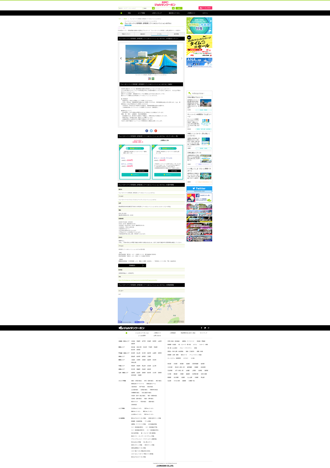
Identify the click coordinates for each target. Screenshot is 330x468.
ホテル (195, 344)
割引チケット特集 (149, 445)
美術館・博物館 (201, 341)
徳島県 (149, 369)
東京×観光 (158, 380)
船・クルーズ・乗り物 (185, 344)
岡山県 (144, 365)
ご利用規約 (173, 333)
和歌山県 (133, 362)
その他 (192, 358)
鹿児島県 (133, 375)
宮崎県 (160, 372)
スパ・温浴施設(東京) (137, 427)
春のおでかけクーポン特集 (138, 457)
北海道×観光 (144, 389)
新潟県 (133, 353)
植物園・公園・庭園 (173, 354)
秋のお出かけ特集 (136, 442)
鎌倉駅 (188, 374)
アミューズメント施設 (196, 354)
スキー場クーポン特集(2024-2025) (140, 451)
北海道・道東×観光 (136, 398)
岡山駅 (203, 377)
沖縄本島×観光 (154, 389)
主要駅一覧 (192, 380)
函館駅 (184, 380)
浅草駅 (200, 370)
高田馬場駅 (195, 363)
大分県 (154, 372)
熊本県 (149, 372)
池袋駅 (188, 363)
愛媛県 (138, 369)
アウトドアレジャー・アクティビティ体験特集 (144, 439)
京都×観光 (134, 404)
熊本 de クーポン (149, 414)
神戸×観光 (142, 386)
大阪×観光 (134, 386)
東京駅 (169, 363)
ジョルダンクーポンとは (141, 333)
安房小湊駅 (204, 374)
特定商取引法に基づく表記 (188, 333)
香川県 (133, 369)
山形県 (160, 341)
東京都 (133, 347)
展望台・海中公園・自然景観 (175, 351)
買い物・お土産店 (172, 348)
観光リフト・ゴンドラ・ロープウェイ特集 (142, 436)
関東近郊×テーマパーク (137, 383)
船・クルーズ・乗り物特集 (148, 433)
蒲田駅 (206, 370)
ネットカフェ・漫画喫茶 (174, 358)
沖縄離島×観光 (135, 392)
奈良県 (154, 360)
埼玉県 (145, 347)
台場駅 (188, 370)
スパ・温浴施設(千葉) (151, 427)
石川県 (144, 353)
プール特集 (148, 421)
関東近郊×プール (151, 383)
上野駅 (194, 370)
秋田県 (154, 341)
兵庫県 (138, 360)
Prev (121, 58)
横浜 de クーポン (147, 411)
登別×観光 (143, 401)
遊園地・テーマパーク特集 (138, 424)
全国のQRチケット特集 (154, 418)
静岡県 (144, 356)
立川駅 (169, 374)
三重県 (149, 356)
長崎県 (144, 372)
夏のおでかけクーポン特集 (138, 418)
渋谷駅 (175, 363)
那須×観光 (150, 386)
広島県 (149, 365)
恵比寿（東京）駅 (180, 367)
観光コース (184, 354)
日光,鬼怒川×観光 (146, 392)
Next (181, 58)
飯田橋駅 (189, 367)
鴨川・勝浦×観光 (152, 395)
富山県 (138, 353)
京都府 (144, 360)
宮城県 (149, 341)
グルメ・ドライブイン (186, 348)
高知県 (144, 369)
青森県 (138, 341)
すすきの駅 (177, 380)
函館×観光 (151, 401)
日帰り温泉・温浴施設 (174, 341)
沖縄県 (139, 375)
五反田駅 (170, 370)
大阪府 (133, 360)
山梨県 (154, 353)
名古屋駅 (176, 377)
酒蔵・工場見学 (190, 351)
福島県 (133, 343)
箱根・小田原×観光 (136, 380)
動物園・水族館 (172, 344)
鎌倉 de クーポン (136, 411)
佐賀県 (138, 372)
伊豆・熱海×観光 (148, 380)
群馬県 (138, 349)
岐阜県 (138, 356)
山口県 (154, 365)
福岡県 (133, 372)
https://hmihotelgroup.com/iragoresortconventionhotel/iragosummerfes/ (138, 280)
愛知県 (133, 356)
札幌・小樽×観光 (148, 398)
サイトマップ (203, 333)
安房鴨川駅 (195, 374)
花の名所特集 (135, 433)
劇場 (195, 348)
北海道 (133, 341)
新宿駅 (182, 363)
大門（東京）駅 (179, 370)
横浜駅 (175, 374)
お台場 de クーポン (136, 414)
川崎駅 (182, 374)
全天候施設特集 (152, 424)
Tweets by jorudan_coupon (199, 191)
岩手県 (144, 341)
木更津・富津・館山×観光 (138, 395)
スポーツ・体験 (203, 344)
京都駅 (196, 377)
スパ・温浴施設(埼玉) (152, 430)
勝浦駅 (169, 377)
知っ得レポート (148, 442)
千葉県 (150, 347)
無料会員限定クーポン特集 (138, 448)
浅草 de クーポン (149, 408)
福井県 (149, 353)
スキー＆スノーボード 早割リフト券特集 (142, 454)
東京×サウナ (134, 401)
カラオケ (185, 358)
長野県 (160, 353)
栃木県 (133, 349)
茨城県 (155, 347)
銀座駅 (203, 363)
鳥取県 (133, 365)
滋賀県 (149, 360)
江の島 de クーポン (136, 408)
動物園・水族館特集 (136, 421)
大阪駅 (183, 377)
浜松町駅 (203, 367)
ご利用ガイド (157, 333)
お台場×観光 (134, 389)
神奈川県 (139, 347)
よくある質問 (141, 335)
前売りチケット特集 (136, 445)
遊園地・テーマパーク (188, 341)
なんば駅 (189, 377)
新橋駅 (196, 367)
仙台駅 (169, 380)
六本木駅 (170, 367)
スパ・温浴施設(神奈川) (137, 430)
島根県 (138, 365)
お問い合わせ (157, 335)
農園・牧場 (200, 351)
